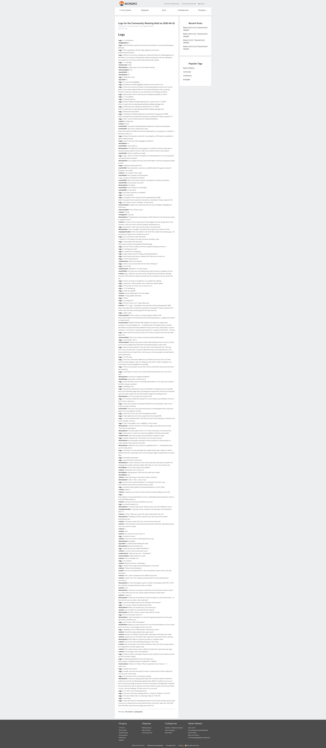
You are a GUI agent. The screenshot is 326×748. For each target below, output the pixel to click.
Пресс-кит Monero (193, 735)
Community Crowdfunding (171, 4)
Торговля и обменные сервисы (174, 728)
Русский (202, 4)
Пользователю (123, 735)
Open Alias (191, 728)
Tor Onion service (139, 745)
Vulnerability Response (188, 4)
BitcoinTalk (168, 732)
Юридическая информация (155, 745)
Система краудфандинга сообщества (199, 737)
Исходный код (170, 745)
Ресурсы (202, 10)
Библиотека (122, 737)
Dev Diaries (129, 712)
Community (187, 72)
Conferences (187, 76)
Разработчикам (123, 732)
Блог (164, 10)
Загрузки (144, 10)
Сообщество (183, 10)
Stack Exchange (169, 730)
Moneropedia (123, 730)
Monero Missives (188, 68)
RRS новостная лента (193, 745)
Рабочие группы (146, 728)
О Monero (122, 728)
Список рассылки (147, 732)
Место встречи (146, 730)
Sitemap (181, 745)
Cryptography (138, 712)
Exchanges (186, 79)
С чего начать (125, 10)
